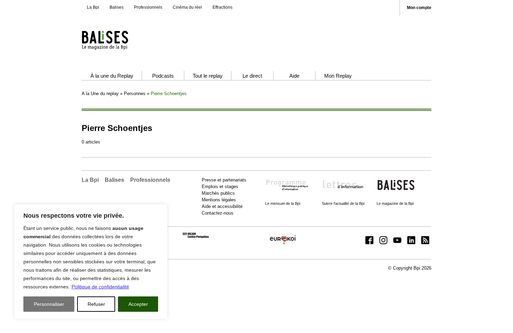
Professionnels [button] (150, 180)
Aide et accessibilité (222, 206)
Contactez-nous (217, 213)
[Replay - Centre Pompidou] (118, 40)
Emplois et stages (220, 186)
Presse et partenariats (224, 180)
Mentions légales (219, 199)
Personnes (135, 93)
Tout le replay (208, 76)
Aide (294, 76)
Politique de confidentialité (100, 286)
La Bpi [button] (90, 180)
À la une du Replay (111, 76)
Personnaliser (49, 304)
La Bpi (93, 7)
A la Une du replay (100, 93)
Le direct (252, 76)
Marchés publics (218, 193)
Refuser (96, 304)
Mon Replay (338, 76)
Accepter (138, 304)
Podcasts (163, 76)
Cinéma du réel (187, 7)
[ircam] (196, 236)
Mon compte (419, 8)
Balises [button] (114, 180)
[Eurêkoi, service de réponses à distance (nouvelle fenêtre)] (283, 244)
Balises (117, 7)
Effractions (222, 7)
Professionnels (148, 7)
